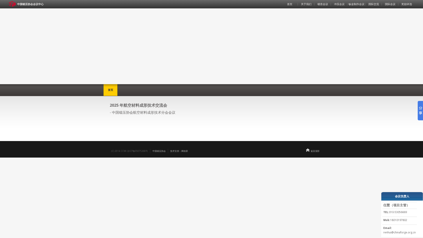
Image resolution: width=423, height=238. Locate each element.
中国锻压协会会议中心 (30, 4)
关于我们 (306, 4)
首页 (289, 4)
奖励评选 (406, 4)
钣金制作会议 (356, 4)
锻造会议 (322, 4)
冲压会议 (339, 4)
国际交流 (373, 4)
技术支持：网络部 (179, 150)
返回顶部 (315, 150)
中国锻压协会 (159, 150)
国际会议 (390, 4)
